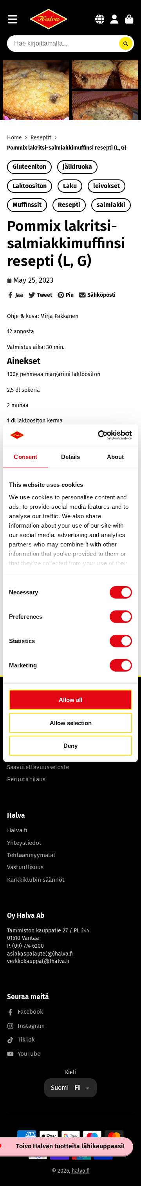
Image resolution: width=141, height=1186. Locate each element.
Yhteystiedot (24, 842)
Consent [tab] (25, 456)
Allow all (70, 699)
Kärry (129, 19)
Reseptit (41, 137)
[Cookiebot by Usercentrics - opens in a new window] (99, 435)
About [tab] (115, 456)
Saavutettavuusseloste (38, 767)
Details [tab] (70, 456)
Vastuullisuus (25, 867)
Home (14, 137)
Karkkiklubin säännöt (36, 879)
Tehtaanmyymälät (31, 855)
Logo (48, 19)
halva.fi (81, 1171)
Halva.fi (17, 830)
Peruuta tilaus (26, 779)
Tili (114, 19)
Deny (70, 745)
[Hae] (125, 43)
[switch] (121, 616)
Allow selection (71, 722)
